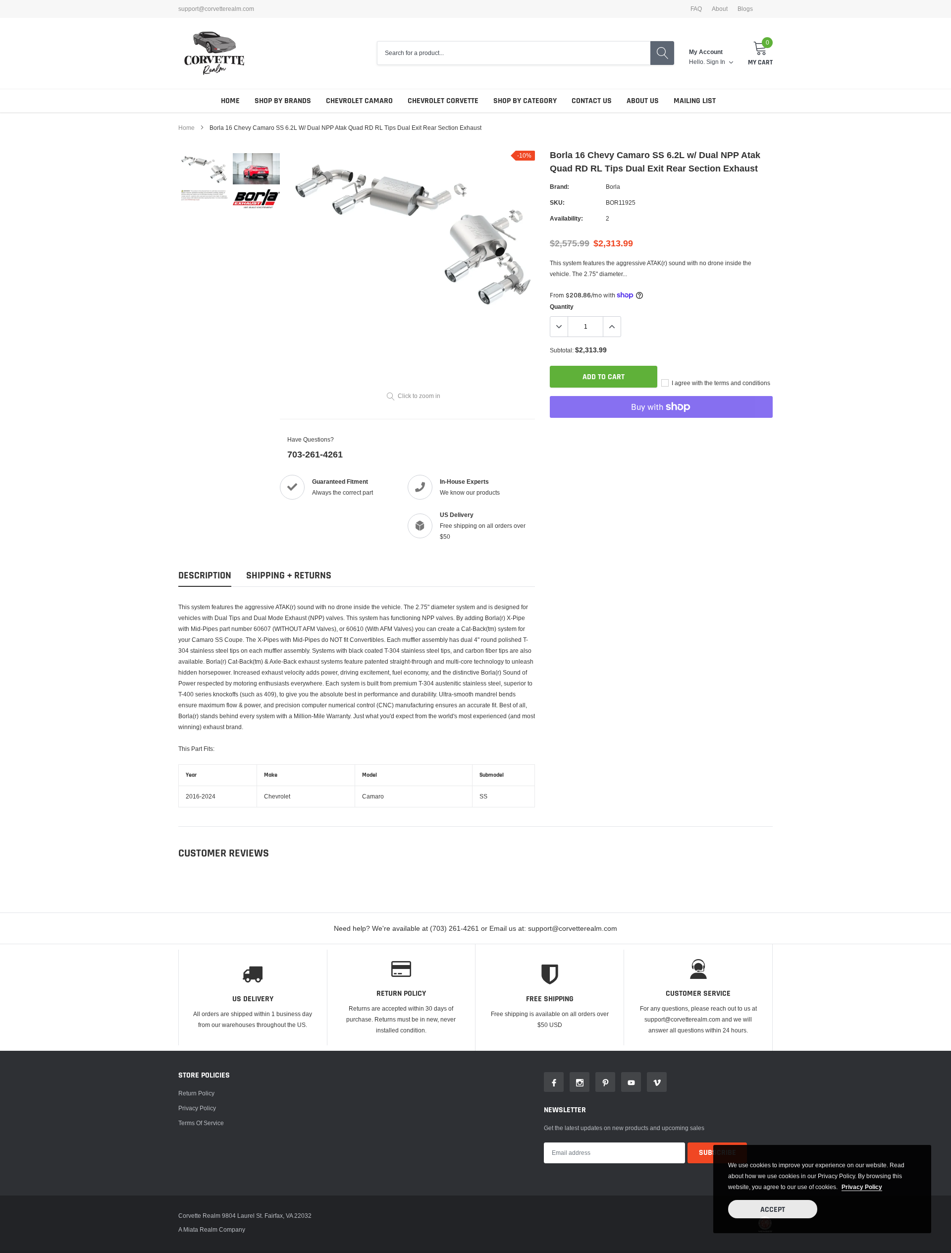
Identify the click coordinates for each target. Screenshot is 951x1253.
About (720, 9)
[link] (204, 169)
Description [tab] (204, 576)
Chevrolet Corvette (443, 101)
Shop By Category (525, 101)
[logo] (214, 53)
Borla (613, 186)
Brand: (559, 186)
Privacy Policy (197, 1108)
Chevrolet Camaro (359, 101)
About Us (643, 101)
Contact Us (592, 101)
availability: (566, 218)
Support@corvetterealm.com (216, 9)
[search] (662, 53)
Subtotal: (562, 350)
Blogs (745, 9)
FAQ (696, 9)
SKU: (557, 202)
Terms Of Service (201, 1123)
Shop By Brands (283, 101)
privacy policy (862, 1187)
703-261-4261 (315, 454)
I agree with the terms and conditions (720, 383)
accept (772, 1209)
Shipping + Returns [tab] (288, 576)
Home (230, 101)
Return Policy (196, 1093)
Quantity (562, 306)
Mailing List (695, 101)
